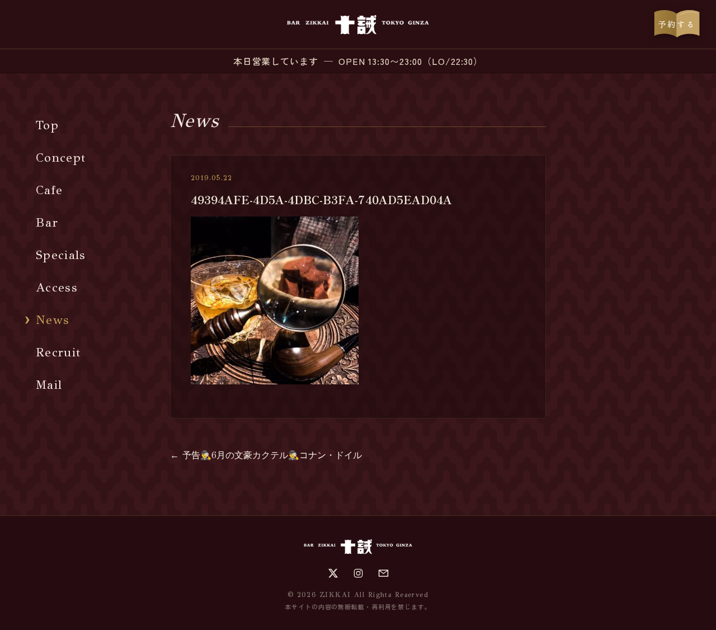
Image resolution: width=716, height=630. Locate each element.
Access (57, 287)
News (52, 319)
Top (47, 125)
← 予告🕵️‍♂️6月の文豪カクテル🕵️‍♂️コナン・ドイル (266, 455)
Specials (61, 254)
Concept (61, 157)
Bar (47, 222)
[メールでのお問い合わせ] (383, 573)
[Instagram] (358, 573)
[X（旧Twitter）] (333, 573)
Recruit (58, 352)
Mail (49, 384)
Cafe (49, 190)
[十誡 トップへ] (357, 24)
